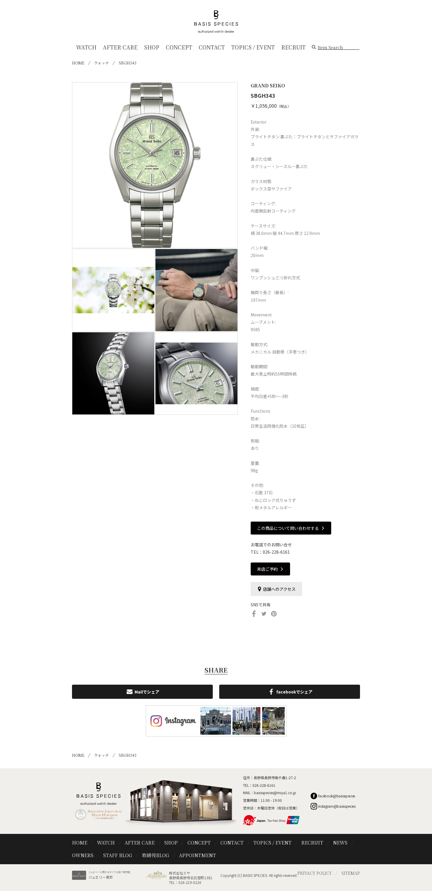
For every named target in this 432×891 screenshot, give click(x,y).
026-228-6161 (276, 552)
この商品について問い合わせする (288, 528)
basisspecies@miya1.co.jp (275, 792)
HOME (78, 63)
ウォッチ (101, 63)
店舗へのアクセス (279, 589)
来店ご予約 (267, 569)
